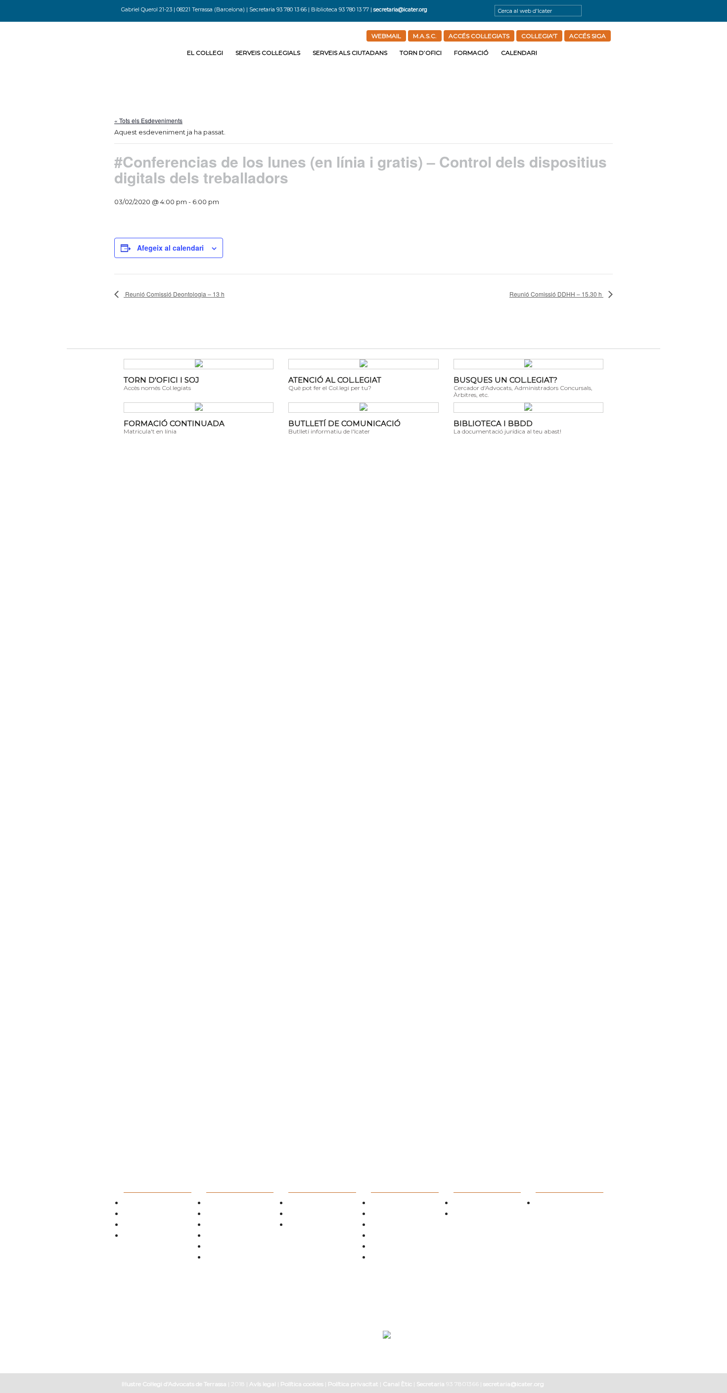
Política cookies (301, 1384)
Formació (471, 52)
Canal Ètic (397, 1384)
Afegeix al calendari (170, 248)
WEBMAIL (386, 36)
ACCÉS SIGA (587, 36)
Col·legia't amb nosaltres (154, 1225)
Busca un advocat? (311, 1225)
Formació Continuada (480, 1215)
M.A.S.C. (425, 36)
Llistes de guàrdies (393, 1204)
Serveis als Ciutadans (350, 52)
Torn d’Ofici (421, 52)
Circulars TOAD (389, 1236)
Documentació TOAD (397, 1247)
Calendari (519, 52)
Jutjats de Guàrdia (393, 1215)
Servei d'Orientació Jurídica (322, 1204)
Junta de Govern (144, 1204)
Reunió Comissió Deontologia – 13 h (174, 294)
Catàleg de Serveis (228, 1215)
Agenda (545, 1204)
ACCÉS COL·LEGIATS (479, 36)
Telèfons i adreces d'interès (403, 1225)
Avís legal (262, 1384)
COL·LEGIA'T (539, 36)
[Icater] (152, 51)
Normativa (219, 1225)
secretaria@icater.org (400, 9)
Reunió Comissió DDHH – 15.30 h (556, 294)
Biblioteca (218, 1247)
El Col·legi (205, 52)
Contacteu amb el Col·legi (156, 1236)
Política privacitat (353, 1384)
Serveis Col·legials (267, 52)
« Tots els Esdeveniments (148, 120)
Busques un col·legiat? (233, 1204)
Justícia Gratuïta (308, 1215)
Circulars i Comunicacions (238, 1236)
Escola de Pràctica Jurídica (486, 1204)
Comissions (137, 1215)
